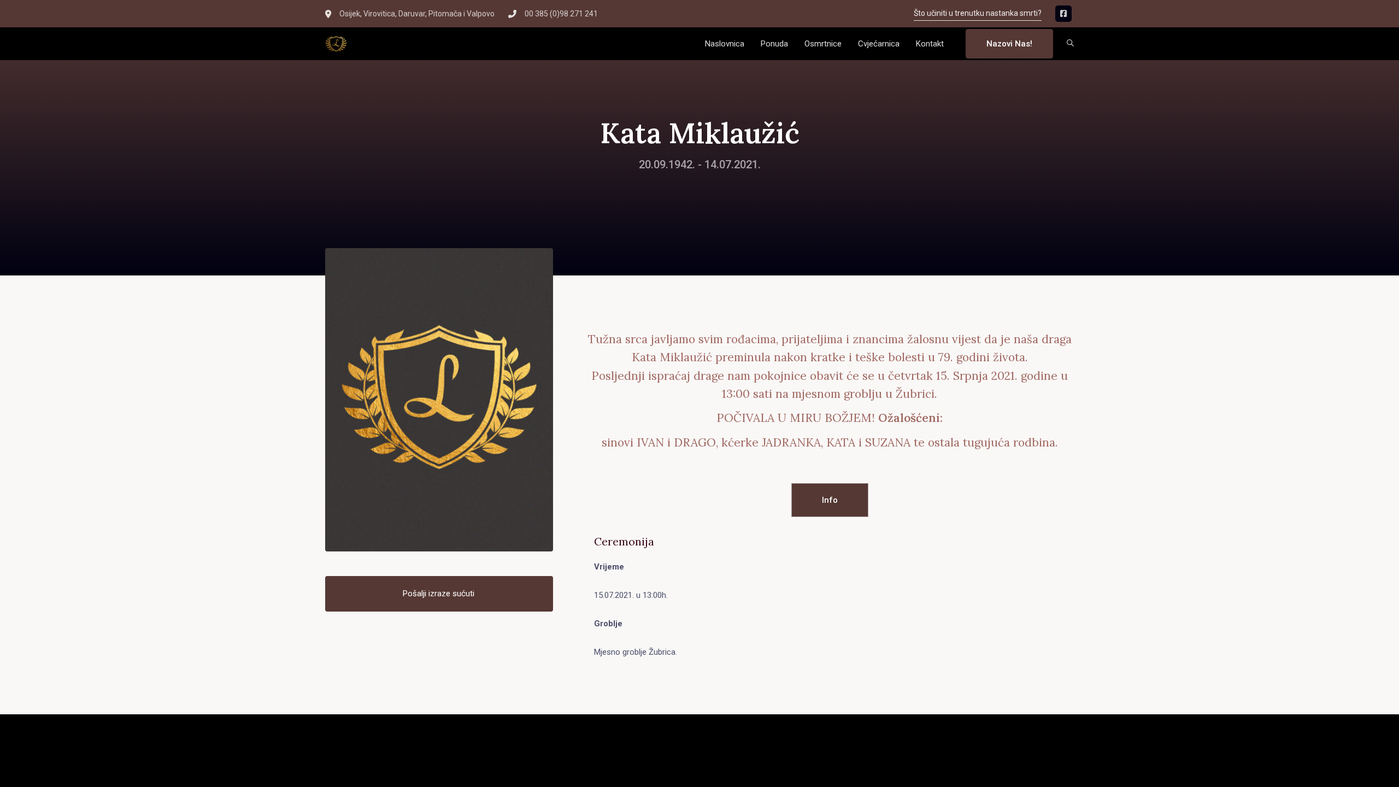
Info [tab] (830, 500)
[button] (1070, 44)
